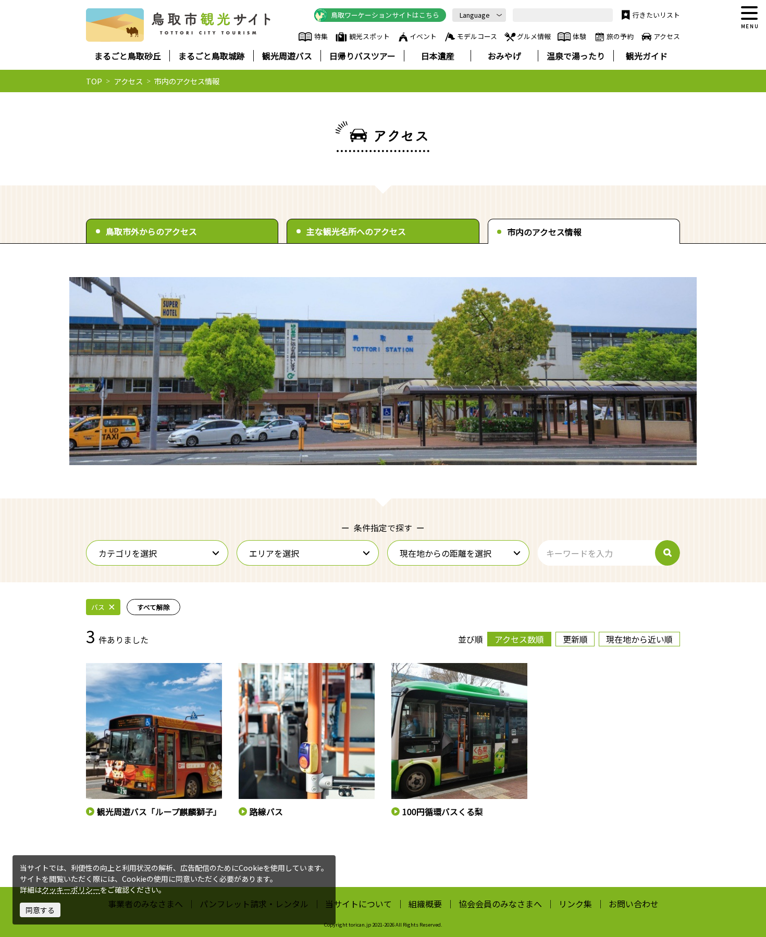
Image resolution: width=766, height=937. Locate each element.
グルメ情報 (534, 36)
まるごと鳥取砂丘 (127, 55)
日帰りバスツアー (362, 55)
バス (98, 607)
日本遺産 (437, 55)
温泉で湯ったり (576, 55)
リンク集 (575, 903)
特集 (320, 36)
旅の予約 (620, 36)
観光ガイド (647, 55)
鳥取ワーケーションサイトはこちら (385, 15)
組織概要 (425, 903)
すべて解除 (153, 607)
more (94, 667)
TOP (94, 81)
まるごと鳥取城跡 (211, 55)
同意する (40, 910)
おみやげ (504, 55)
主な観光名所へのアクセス (356, 231)
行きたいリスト (656, 15)
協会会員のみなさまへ (500, 903)
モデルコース (477, 36)
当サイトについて (358, 903)
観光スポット (369, 36)
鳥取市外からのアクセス (151, 231)
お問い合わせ (634, 903)
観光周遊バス (287, 55)
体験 (579, 36)
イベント (423, 36)
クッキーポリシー (71, 889)
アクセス (666, 36)
